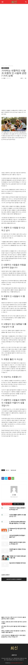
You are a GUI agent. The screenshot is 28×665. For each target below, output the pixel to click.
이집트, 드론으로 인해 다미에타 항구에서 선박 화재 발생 (13, 622)
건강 (6, 65)
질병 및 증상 (10, 65)
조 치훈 (4, 78)
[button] (26, 2)
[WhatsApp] (12, 478)
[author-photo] (14, 492)
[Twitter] (6, 478)
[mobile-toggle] (2, 2)
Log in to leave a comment (14, 579)
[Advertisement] (14, 20)
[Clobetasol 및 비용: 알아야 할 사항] (5, 530)
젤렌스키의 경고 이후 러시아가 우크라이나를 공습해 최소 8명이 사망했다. (13, 618)
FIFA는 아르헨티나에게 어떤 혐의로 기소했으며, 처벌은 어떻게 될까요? (13, 631)
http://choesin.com (14, 496)
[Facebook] (2, 478)
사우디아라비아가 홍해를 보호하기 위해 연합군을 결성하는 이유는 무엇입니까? (13, 636)
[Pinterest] (9, 478)
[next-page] (5, 570)
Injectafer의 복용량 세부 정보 (17, 563)
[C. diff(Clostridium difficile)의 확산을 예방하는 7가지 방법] (5, 523)
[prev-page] (2, 570)
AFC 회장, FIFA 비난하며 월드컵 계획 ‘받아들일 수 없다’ (13, 627)
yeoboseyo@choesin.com (17, 662)
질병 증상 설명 (13, 470)
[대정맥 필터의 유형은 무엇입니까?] (5, 550)
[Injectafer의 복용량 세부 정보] (5, 564)
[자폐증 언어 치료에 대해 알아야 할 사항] (5, 557)
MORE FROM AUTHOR (18, 504)
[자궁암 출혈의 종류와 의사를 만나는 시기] (5, 516)
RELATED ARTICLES (7, 504)
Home (2, 65)
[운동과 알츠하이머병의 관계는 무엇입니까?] (5, 544)
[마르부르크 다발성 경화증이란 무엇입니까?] (5, 509)
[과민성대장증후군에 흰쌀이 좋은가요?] (5, 537)
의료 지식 (7, 470)
